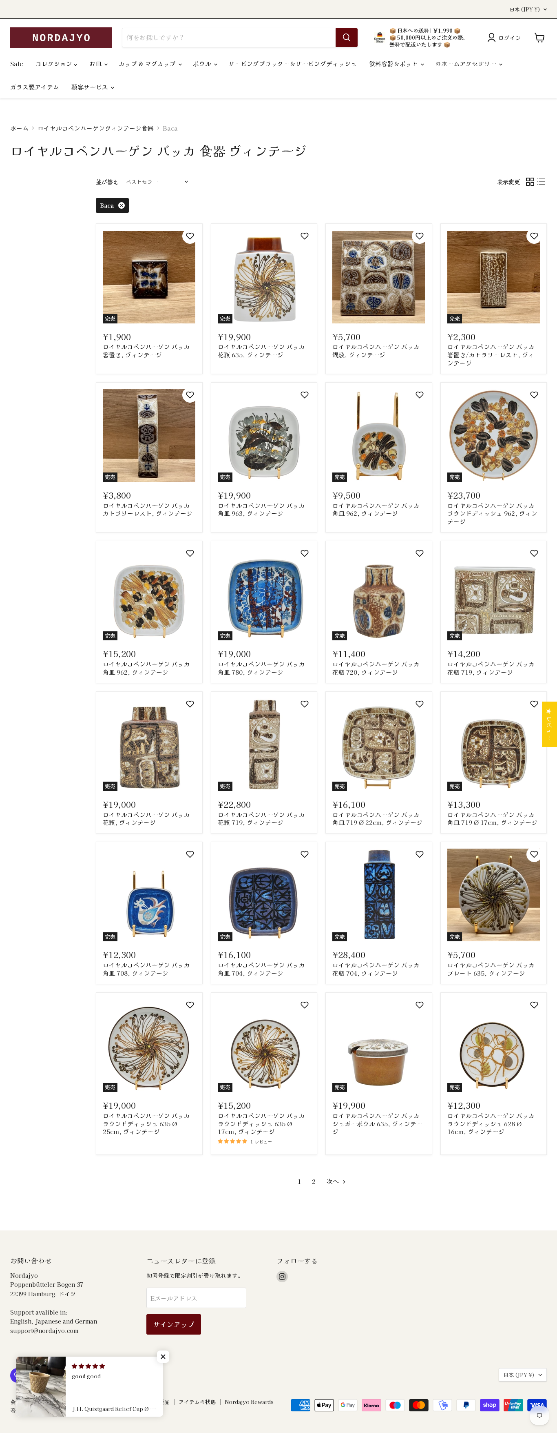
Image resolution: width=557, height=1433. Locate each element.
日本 (525, 9)
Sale (16, 63)
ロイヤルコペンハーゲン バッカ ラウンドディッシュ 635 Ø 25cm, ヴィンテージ (146, 1123)
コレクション (54, 63)
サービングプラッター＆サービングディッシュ (292, 63)
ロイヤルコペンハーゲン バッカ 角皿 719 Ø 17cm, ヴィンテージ (492, 818)
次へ (333, 1181)
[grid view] (530, 181)
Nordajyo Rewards (249, 1402)
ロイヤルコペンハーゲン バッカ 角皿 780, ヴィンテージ (261, 668)
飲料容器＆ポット (394, 63)
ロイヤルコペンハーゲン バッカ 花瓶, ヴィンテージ (146, 818)
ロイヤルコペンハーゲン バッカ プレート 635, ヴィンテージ (491, 969)
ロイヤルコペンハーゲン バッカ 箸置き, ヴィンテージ (146, 350)
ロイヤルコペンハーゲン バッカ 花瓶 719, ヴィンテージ (491, 668)
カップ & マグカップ (148, 63)
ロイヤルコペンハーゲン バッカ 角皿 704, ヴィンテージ (261, 969)
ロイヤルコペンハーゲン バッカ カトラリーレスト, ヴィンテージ (147, 509)
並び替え (107, 181)
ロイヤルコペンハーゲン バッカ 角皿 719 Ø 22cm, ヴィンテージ (377, 818)
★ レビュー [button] (549, 724)
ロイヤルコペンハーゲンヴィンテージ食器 (96, 128)
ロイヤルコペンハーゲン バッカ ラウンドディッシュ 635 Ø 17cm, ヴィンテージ (261, 1123)
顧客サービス (90, 86)
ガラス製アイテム (34, 86)
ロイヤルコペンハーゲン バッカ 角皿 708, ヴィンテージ (146, 969)
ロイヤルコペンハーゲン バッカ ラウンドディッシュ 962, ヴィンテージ (492, 513)
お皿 (96, 63)
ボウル (203, 63)
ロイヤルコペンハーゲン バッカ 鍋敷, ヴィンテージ (376, 350)
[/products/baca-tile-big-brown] (378, 277)
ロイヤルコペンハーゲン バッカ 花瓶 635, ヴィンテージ (261, 350)
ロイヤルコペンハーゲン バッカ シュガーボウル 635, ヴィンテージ (377, 1123)
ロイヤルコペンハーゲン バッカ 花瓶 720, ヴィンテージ (376, 668)
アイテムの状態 (197, 1402)
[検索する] (347, 37)
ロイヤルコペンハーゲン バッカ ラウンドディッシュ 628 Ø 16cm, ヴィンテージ (491, 1123)
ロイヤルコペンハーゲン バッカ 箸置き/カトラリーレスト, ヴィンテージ (491, 354)
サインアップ (174, 1324)
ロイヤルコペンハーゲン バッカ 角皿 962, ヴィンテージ (376, 509)
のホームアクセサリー (466, 63)
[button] (190, 236)
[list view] (541, 181)
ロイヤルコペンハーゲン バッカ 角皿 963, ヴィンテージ (261, 509)
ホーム (19, 128)
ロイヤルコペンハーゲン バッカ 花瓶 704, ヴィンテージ (376, 969)
